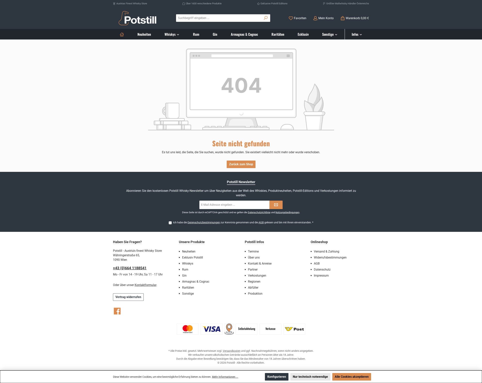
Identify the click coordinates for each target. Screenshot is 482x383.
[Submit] (276, 205)
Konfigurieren (276, 376)
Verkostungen (257, 275)
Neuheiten (188, 251)
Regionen (254, 281)
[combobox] (219, 18)
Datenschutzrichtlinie (259, 212)
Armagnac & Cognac (195, 281)
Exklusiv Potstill (192, 257)
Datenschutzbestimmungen (204, 222)
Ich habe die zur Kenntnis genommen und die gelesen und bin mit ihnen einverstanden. (243, 222)
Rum (185, 269)
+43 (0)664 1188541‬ (129, 268)
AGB (261, 222)
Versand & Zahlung (326, 251)
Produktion (255, 293)
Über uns (254, 257)
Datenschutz (322, 269)
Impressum (321, 275)
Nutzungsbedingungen (287, 212)
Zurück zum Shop (241, 164)
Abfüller (253, 287)
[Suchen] (265, 18)
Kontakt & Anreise (260, 263)
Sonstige (188, 293)
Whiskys (187, 263)
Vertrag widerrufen (128, 297)
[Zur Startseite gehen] (137, 18)
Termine (253, 251)
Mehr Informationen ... (225, 376)
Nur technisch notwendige (310, 376)
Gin (184, 275)
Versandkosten (231, 350)
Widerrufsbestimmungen (330, 257)
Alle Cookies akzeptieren (352, 376)
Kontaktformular (145, 285)
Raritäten (188, 287)
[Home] (122, 34)
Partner (253, 269)
